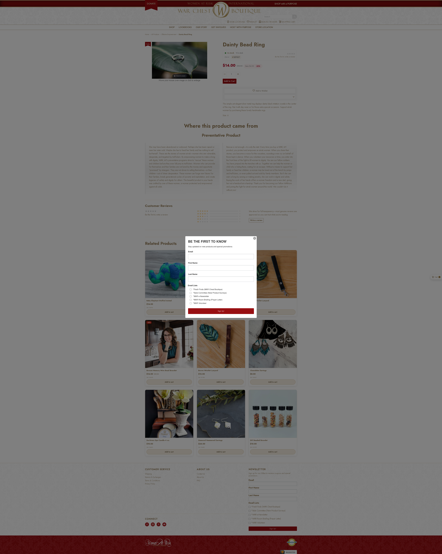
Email (190, 252)
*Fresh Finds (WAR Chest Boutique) (207, 289)
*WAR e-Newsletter (201, 296)
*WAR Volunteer (199, 303)
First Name (193, 263)
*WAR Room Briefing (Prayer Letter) (207, 299)
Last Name (192, 274)
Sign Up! (221, 311)
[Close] (254, 238)
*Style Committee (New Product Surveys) (210, 292)
